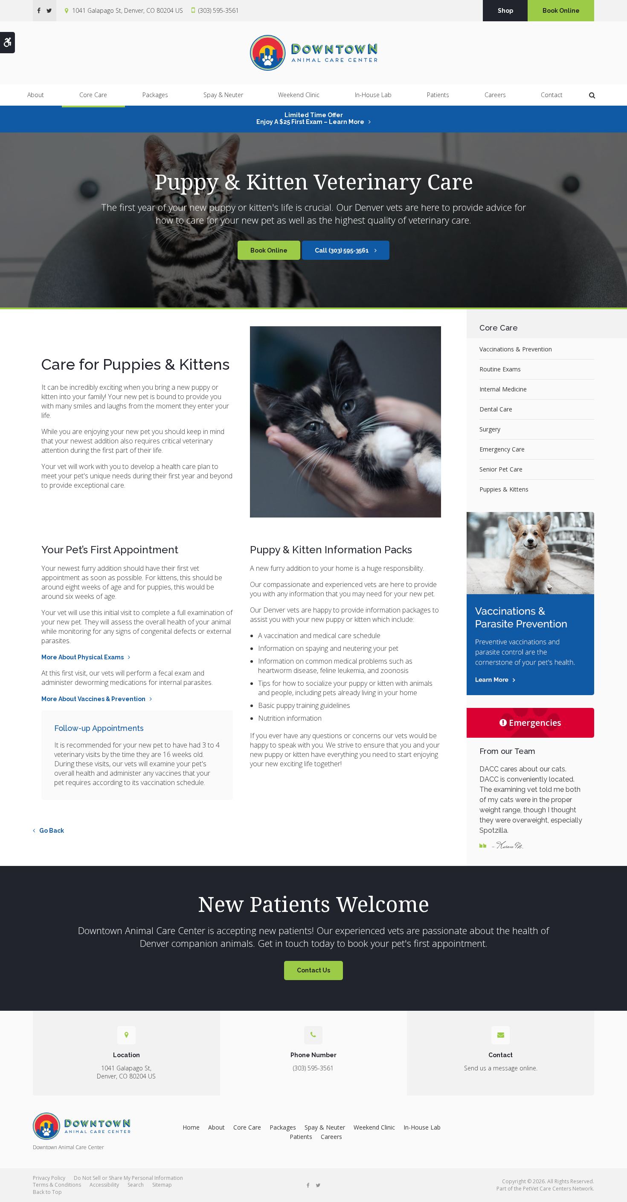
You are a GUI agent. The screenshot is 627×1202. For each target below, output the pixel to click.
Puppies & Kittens (503, 489)
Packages (155, 95)
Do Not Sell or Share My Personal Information (128, 1178)
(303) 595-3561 (218, 10)
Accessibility (104, 1184)
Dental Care (495, 409)
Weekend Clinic (298, 95)
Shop (505, 10)
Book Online (561, 10)
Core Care (93, 95)
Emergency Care (502, 449)
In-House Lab (373, 95)
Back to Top (47, 1192)
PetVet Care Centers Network (558, 1188)
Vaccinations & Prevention (515, 349)
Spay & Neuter (223, 95)
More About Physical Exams (82, 657)
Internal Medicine (503, 389)
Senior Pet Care (500, 469)
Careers (495, 95)
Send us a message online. (500, 1068)
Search (136, 1184)
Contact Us (313, 970)
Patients (438, 95)
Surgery (489, 429)
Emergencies (535, 722)
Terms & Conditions (57, 1184)
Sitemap (162, 1184)
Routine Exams (500, 369)
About (35, 95)
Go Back (51, 830)
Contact (552, 95)
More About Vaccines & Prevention (93, 699)
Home (191, 1127)
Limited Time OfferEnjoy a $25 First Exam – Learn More (310, 118)
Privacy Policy (49, 1178)
